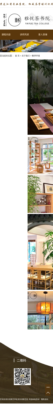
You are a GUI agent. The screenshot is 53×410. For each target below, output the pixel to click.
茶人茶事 (42, 34)
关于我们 (26, 56)
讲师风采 (24, 34)
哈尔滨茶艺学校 (11, 399)
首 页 (17, 56)
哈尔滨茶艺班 (23, 399)
